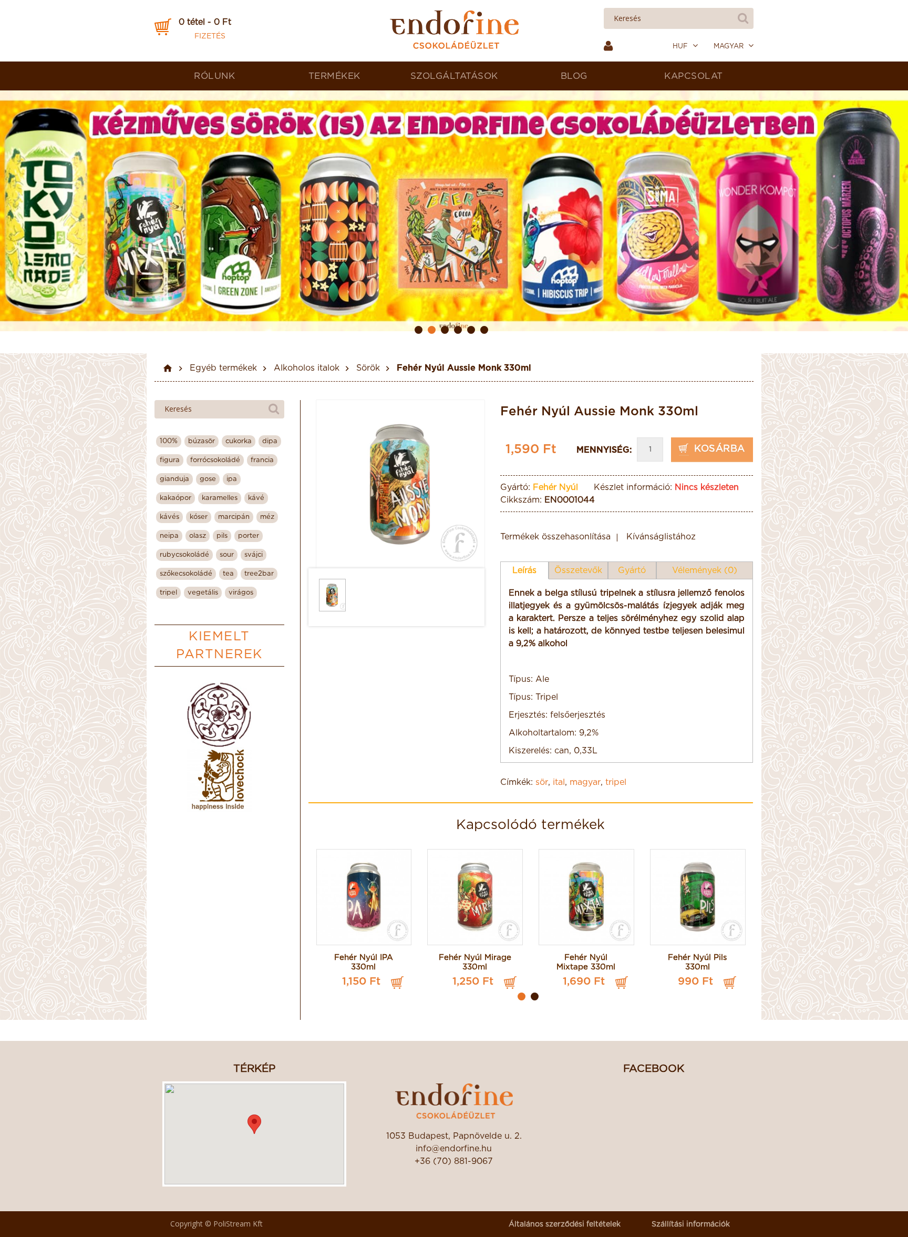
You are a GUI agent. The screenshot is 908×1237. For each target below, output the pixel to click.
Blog (574, 75)
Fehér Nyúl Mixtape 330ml (585, 962)
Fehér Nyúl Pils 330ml (697, 962)
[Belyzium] (219, 714)
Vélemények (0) (704, 570)
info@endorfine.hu (454, 1148)
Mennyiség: (604, 450)
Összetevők (578, 570)
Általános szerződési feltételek (565, 1224)
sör (541, 782)
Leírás (524, 570)
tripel (615, 782)
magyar (585, 782)
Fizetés (209, 36)
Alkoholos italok (306, 368)
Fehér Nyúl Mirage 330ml (475, 962)
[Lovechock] (219, 779)
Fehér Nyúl (555, 487)
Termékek (334, 75)
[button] (254, 1124)
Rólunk (214, 75)
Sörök (368, 368)
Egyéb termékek (223, 368)
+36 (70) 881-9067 (454, 1161)
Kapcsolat (693, 75)
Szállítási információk (691, 1224)
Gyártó (632, 570)
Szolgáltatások (454, 75)
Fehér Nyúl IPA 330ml (363, 962)
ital (559, 782)
